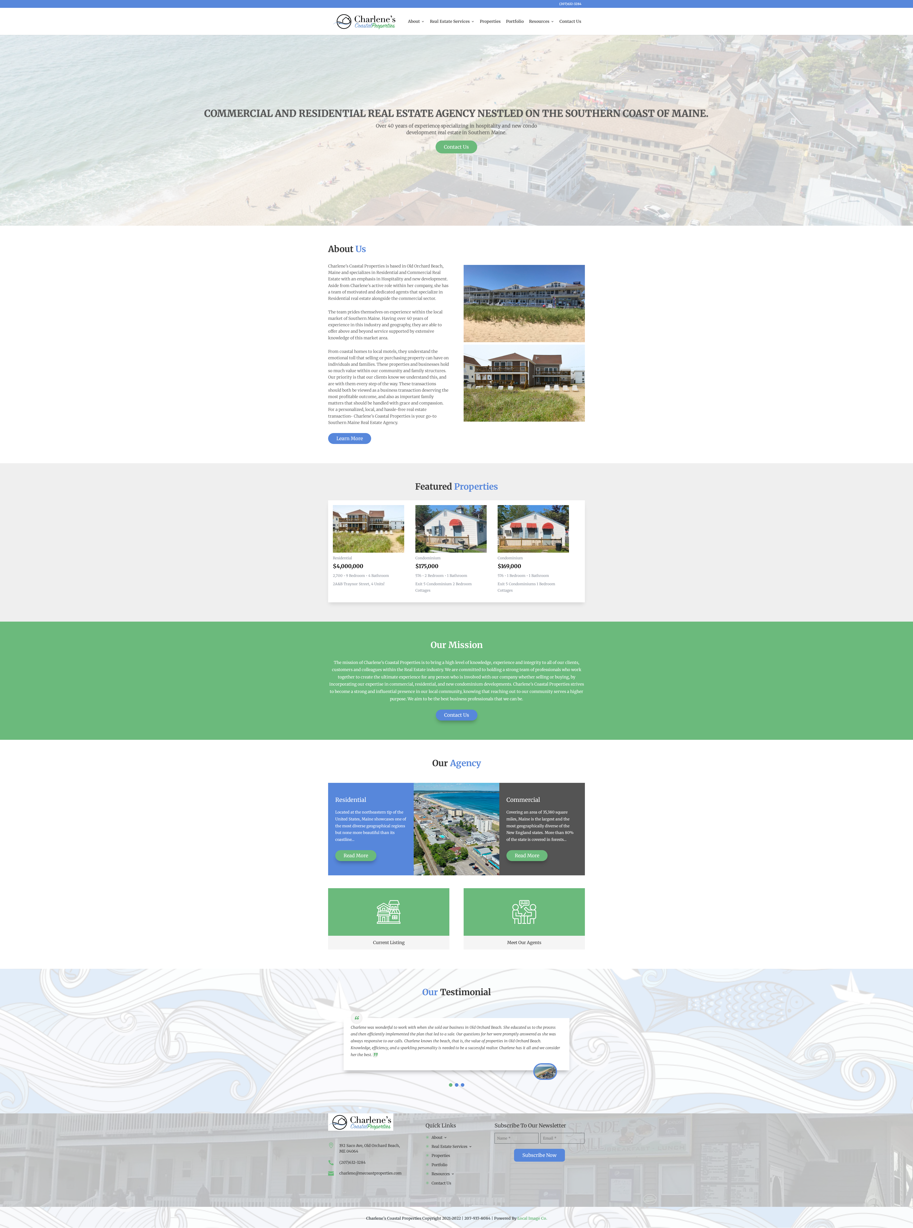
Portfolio (515, 22)
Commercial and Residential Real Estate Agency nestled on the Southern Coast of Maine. (456, 113)
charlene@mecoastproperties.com (370, 1173)
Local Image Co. (532, 1218)
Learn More (349, 438)
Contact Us (570, 22)
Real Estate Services (450, 22)
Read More (356, 855)
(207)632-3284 (570, 4)
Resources (539, 22)
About (414, 22)
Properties (490, 22)
